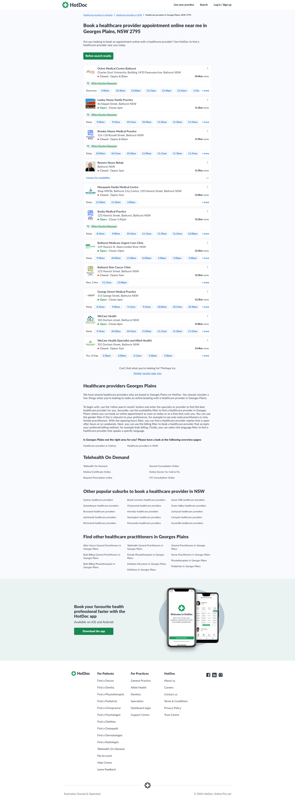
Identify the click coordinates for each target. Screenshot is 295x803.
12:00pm (136, 91)
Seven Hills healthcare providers (188, 500)
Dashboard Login (141, 708)
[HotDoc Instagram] (220, 675)
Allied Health (138, 687)
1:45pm (197, 91)
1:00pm (162, 258)
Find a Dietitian (106, 721)
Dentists (136, 694)
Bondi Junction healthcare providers (146, 500)
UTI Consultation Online (162, 478)
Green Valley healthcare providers (188, 506)
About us (169, 680)
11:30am (177, 122)
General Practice (141, 680)
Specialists (137, 701)
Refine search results (98, 56)
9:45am (116, 122)
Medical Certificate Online (97, 472)
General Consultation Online (164, 466)
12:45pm (182, 91)
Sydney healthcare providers (98, 500)
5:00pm (168, 356)
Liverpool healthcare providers (187, 511)
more (205, 91)
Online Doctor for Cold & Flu (164, 472)
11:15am (162, 153)
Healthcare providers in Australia (98, 15)
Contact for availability (98, 178)
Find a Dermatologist (109, 735)
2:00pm (131, 202)
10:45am (131, 234)
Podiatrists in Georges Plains (186, 566)
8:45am (101, 234)
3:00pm (193, 258)
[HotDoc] (74, 5)
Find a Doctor (105, 680)
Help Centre (104, 762)
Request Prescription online (97, 478)
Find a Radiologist (108, 742)
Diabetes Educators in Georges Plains (146, 564)
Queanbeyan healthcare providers (101, 506)
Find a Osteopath (107, 728)
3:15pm (137, 356)
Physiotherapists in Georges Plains (189, 560)
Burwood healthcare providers (99, 511)
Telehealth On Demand (95, 466)
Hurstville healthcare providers (187, 523)
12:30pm (166, 91)
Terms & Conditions (176, 701)
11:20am (162, 122)
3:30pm (153, 356)
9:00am (105, 91)
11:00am (146, 153)
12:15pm (151, 91)
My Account (104, 756)
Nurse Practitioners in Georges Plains (190, 555)
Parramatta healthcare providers (144, 523)
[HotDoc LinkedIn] (214, 675)
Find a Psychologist (109, 715)
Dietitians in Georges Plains (141, 570)
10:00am (100, 153)
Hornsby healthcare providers (142, 511)
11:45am (193, 122)
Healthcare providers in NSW (129, 15)
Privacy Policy (172, 708)
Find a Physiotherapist (110, 694)
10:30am (120, 91)
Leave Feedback (106, 769)
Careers (168, 687)
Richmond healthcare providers (99, 523)
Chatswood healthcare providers (144, 506)
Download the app (94, 631)
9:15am (131, 307)
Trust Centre (171, 715)
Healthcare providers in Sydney (99, 446)
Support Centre (140, 715)
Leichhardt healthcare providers (99, 517)
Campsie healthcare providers (186, 517)
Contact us (170, 694)
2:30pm (107, 356)
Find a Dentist (105, 687)
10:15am (131, 122)
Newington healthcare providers (144, 517)
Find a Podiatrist (107, 701)
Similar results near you (147, 373)
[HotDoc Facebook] (208, 675)
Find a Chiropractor (109, 708)
